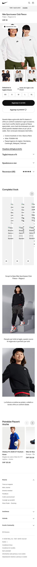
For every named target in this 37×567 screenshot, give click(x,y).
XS (5, 94)
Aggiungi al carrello (18, 103)
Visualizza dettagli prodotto (12, 149)
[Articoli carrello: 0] (33, 3)
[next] (32, 194)
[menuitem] (5, 542)
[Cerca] (29, 3)
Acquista (25, 7)
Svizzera (6, 532)
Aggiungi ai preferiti (17, 110)
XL (32, 94)
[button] (5, 262)
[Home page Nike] (5, 3)
